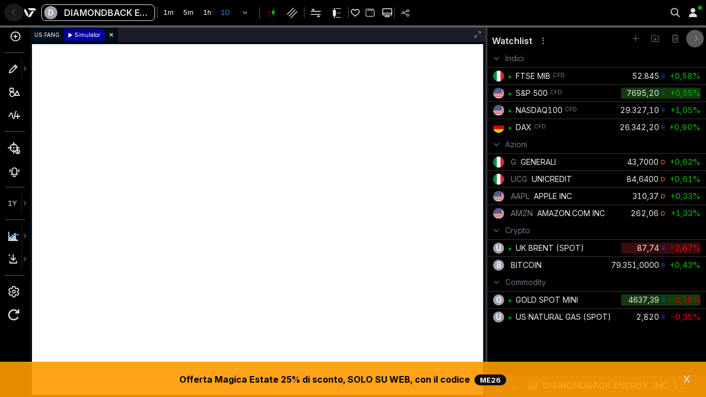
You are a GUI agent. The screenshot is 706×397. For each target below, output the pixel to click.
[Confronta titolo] (14, 40)
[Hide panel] (695, 38)
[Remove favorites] (675, 38)
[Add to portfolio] (370, 13)
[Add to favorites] (635, 38)
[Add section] (655, 38)
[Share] (405, 12)
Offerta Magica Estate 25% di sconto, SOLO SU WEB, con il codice (340, 379)
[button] (245, 13)
